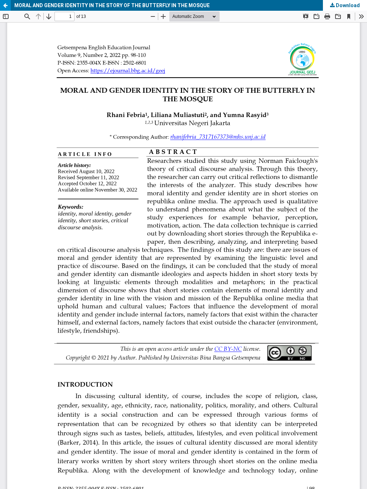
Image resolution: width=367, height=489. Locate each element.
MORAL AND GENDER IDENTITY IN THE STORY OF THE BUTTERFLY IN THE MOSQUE (112, 5)
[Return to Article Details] (5, 5)
